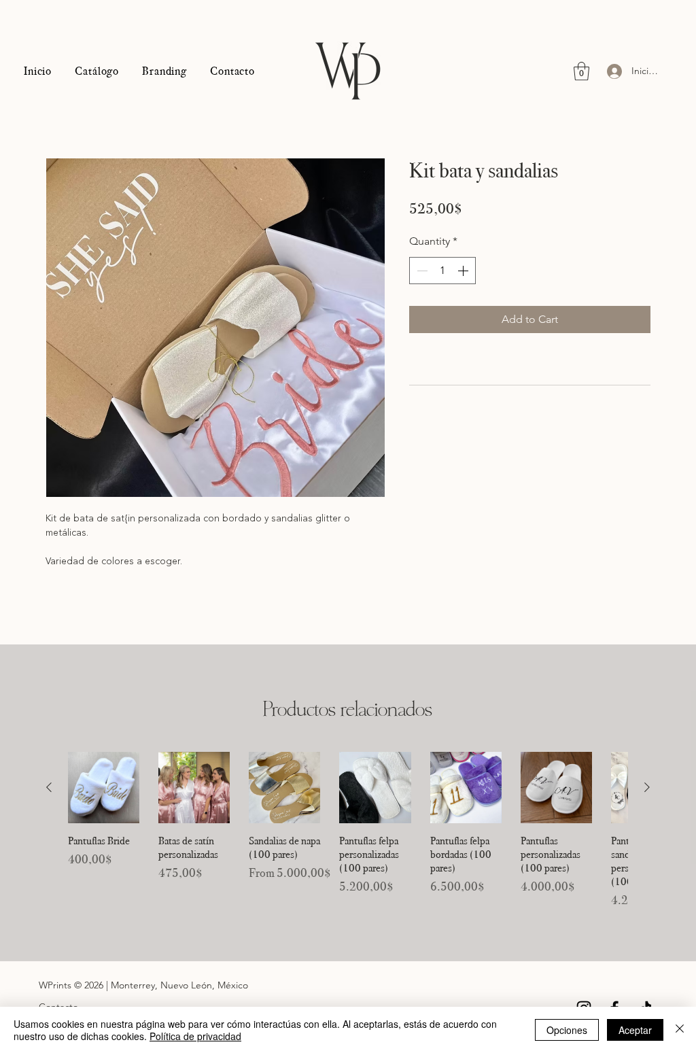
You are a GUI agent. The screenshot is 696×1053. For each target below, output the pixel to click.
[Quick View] (103, 787)
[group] (348, 831)
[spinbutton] (442, 270)
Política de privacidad (195, 1036)
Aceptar (635, 1030)
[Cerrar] (680, 1030)
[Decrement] (420, 270)
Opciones (566, 1030)
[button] (581, 71)
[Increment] (464, 270)
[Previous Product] (49, 787)
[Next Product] (647, 787)
